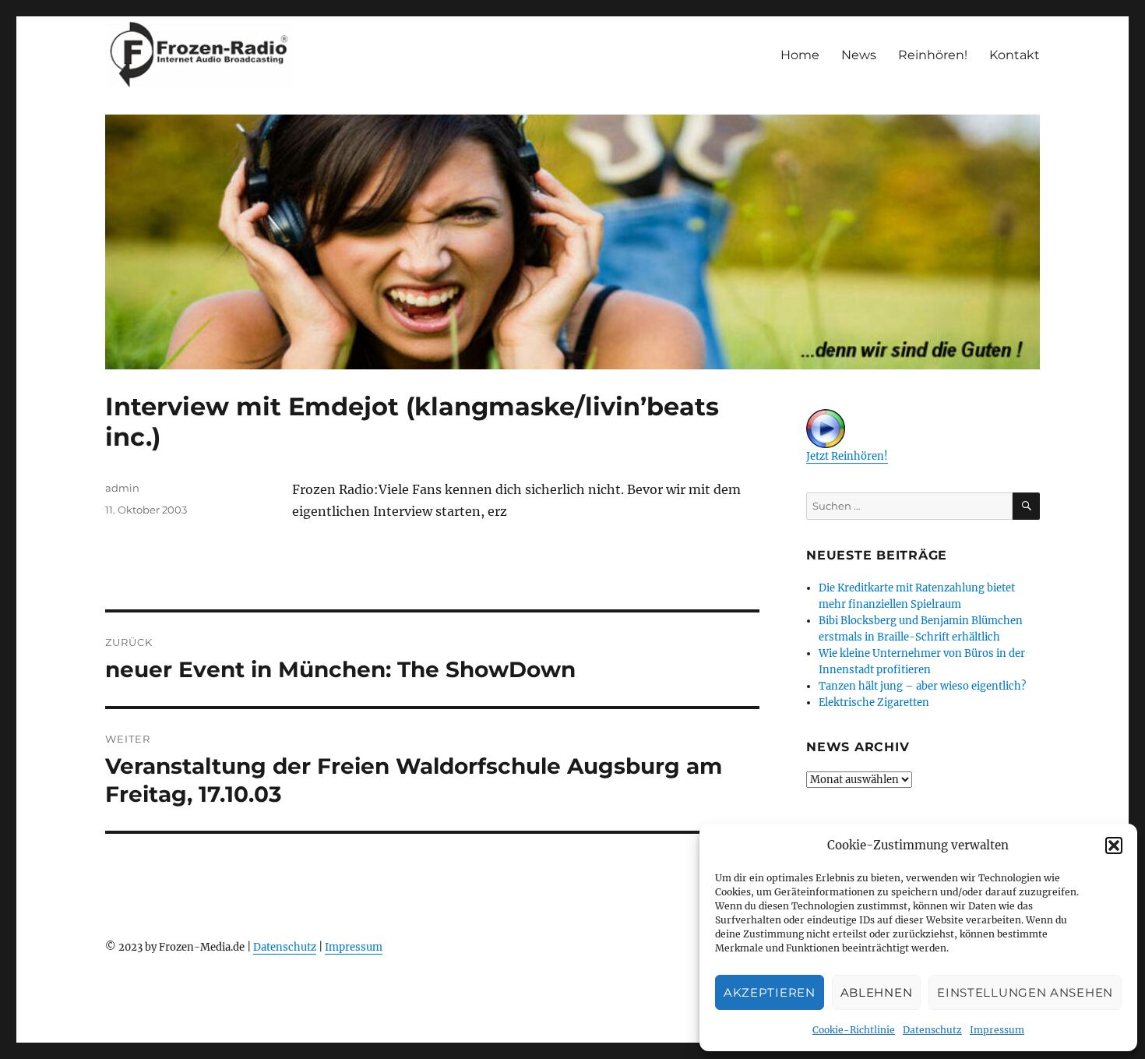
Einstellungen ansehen (1025, 992)
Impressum (997, 1030)
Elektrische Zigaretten (874, 702)
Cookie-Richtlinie (853, 1030)
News (858, 55)
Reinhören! (932, 55)
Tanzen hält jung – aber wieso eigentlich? (922, 686)
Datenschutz (932, 1030)
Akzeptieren (770, 992)
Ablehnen (876, 992)
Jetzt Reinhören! (847, 456)
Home (799, 55)
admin (122, 488)
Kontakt (1014, 55)
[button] (1114, 845)
